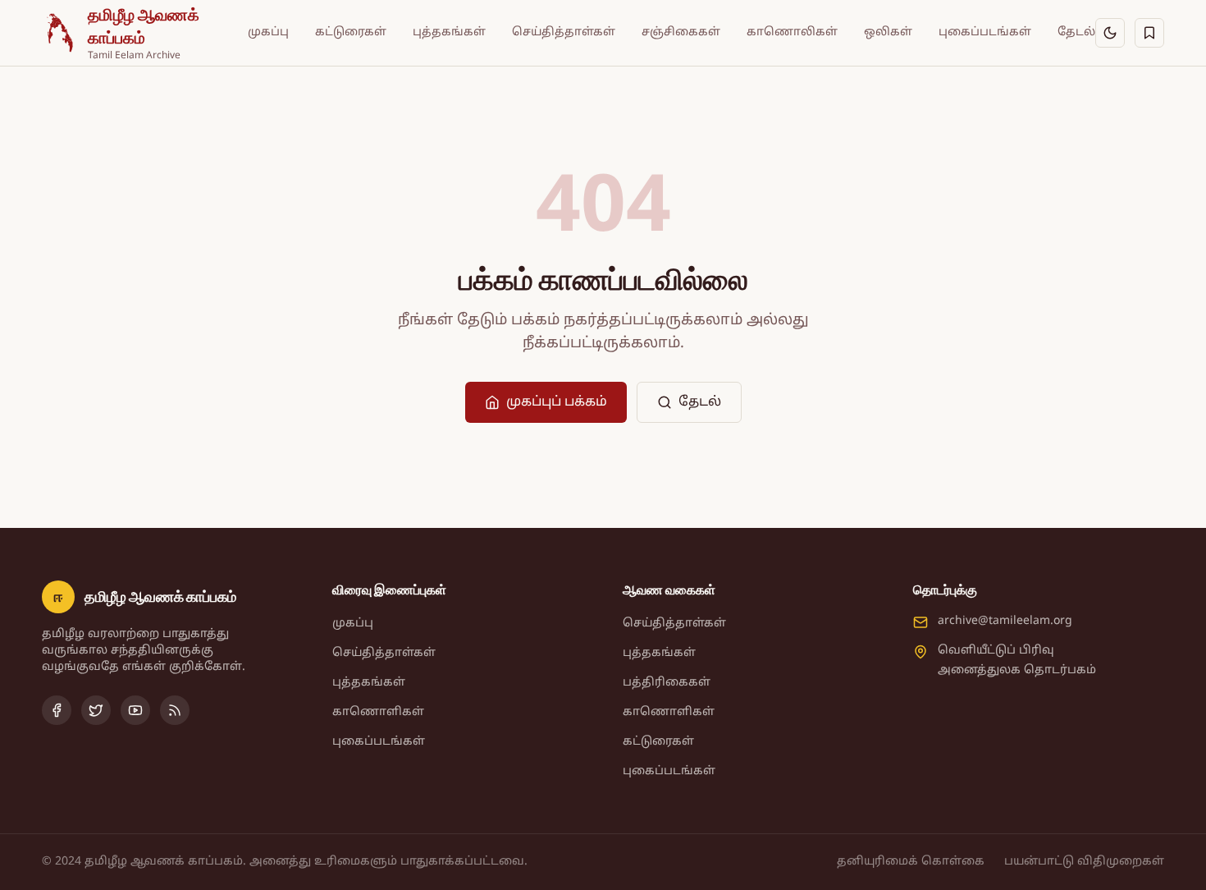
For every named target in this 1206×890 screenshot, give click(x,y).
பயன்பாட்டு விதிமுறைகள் (1084, 862)
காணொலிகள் (792, 32)
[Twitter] (96, 710)
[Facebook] (56, 710)
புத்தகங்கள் (449, 32)
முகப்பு (268, 32)
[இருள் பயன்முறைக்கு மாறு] (1110, 33)
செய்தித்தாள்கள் (563, 32)
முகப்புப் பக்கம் (556, 402)
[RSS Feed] (175, 710)
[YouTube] (135, 710)
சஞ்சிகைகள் (681, 32)
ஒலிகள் (888, 32)
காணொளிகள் (378, 712)
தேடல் (1076, 32)
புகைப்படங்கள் (985, 32)
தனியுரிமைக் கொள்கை (910, 862)
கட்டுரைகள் (350, 32)
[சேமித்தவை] (1149, 33)
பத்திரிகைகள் (666, 683)
